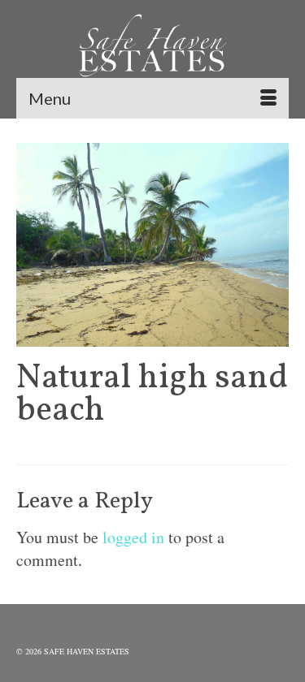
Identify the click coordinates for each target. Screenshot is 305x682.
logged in (133, 537)
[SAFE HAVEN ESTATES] (152, 48)
